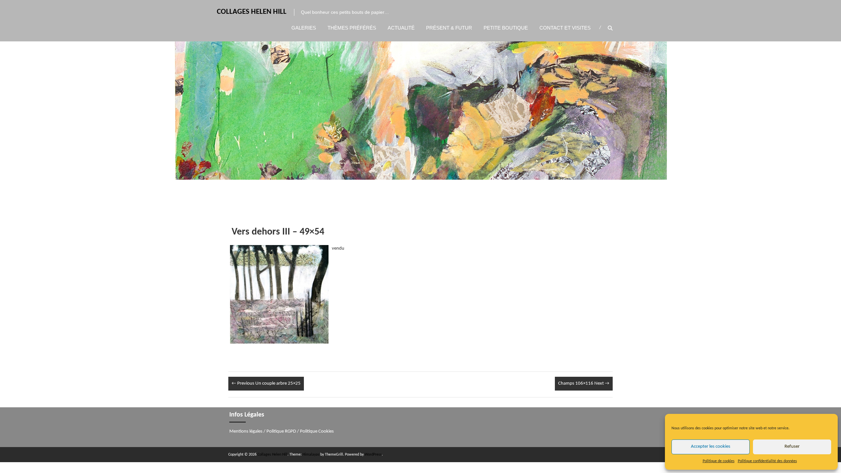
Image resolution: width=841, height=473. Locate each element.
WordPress (373, 455)
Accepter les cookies (710, 446)
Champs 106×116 (583, 383)
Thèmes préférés (352, 28)
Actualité (401, 28)
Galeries (303, 28)
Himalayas (311, 455)
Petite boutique (506, 28)
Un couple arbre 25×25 (266, 383)
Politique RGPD (281, 431)
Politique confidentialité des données (767, 461)
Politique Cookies (317, 431)
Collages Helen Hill (251, 12)
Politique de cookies (719, 461)
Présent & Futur (449, 28)
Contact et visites (565, 28)
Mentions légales (245, 431)
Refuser (792, 446)
